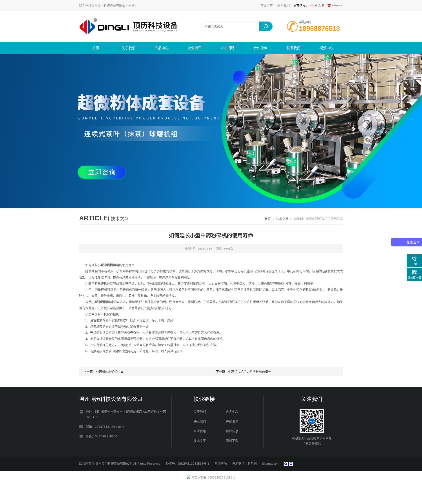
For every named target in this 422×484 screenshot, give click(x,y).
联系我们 (283, 5)
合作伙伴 (260, 48)
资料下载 (232, 440)
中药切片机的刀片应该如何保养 (249, 371)
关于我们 (129, 48)
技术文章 (282, 219)
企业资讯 (194, 48)
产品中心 (162, 48)
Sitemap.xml (270, 463)
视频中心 (326, 48)
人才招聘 (227, 48)
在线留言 (266, 5)
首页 (95, 48)
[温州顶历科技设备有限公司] (132, 26)
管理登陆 (221, 463)
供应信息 (232, 431)
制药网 (252, 463)
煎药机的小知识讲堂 (110, 371)
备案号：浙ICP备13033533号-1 (187, 463)
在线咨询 (232, 421)
